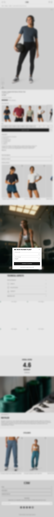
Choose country (17, 252)
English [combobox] (16, 258)
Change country (27, 263)
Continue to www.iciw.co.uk (27, 267)
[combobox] (27, 254)
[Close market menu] (39, 249)
